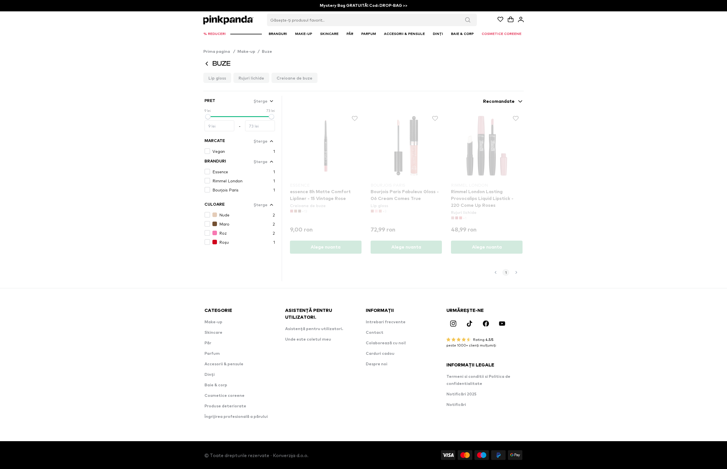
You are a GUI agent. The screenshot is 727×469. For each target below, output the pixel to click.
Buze (267, 52)
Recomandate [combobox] (499, 101)
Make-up (246, 52)
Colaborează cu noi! (386, 343)
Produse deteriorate (225, 406)
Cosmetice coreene (224, 396)
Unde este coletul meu (308, 339)
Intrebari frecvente (386, 322)
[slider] (208, 117)
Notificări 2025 (461, 394)
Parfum (212, 354)
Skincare (213, 333)
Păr (207, 343)
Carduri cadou (380, 354)
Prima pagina (219, 52)
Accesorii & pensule (223, 364)
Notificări (456, 405)
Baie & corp (215, 385)
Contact (374, 333)
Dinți (209, 375)
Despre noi (376, 364)
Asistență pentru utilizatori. (314, 329)
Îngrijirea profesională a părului (236, 417)
